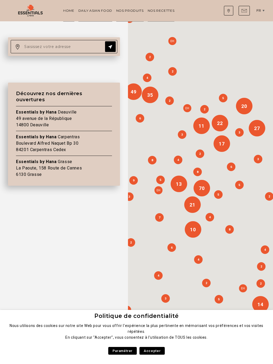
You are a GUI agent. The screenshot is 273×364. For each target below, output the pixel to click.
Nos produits (130, 11)
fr (258, 10)
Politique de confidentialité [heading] (136, 316)
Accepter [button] (152, 351)
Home (68, 11)
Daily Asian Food (95, 11)
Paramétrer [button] (123, 351)
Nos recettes (161, 11)
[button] (243, 288)
